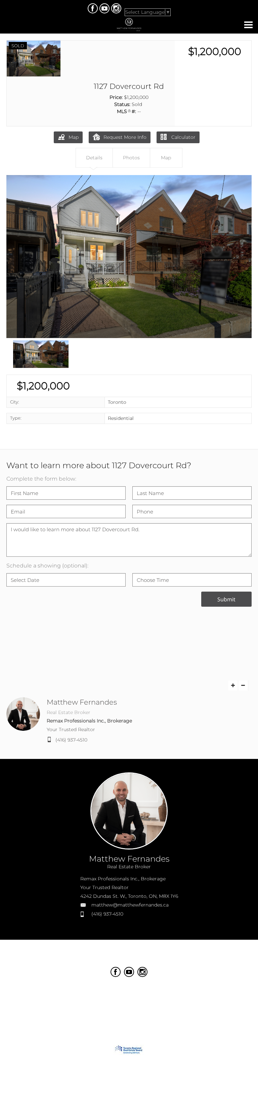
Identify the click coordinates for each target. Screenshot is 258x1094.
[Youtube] (104, 8)
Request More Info (124, 137)
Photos (131, 158)
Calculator (183, 137)
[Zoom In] (233, 685)
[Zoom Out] (243, 685)
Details (94, 158)
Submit (226, 599)
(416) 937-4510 (71, 740)
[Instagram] (116, 8)
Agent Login (173, 990)
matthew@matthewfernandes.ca (130, 905)
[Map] (129, 649)
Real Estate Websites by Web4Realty (112, 990)
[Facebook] (93, 8)
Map (74, 137)
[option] (129, 256)
